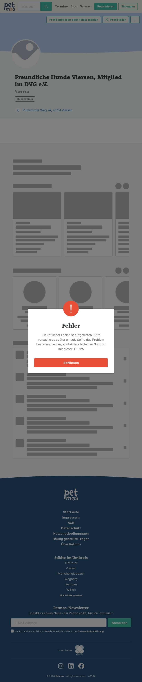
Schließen (71, 363)
